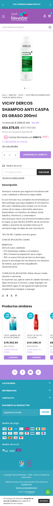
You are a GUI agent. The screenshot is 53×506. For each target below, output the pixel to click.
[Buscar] (50, 27)
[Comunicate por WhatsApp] (48, 492)
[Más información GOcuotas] (45, 137)
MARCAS (12, 95)
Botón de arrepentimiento (26, 488)
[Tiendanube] (26, 492)
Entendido (44, 501)
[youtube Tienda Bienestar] (30, 372)
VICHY (20, 95)
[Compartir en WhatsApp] (3, 295)
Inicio (4, 95)
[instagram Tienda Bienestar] (14, 372)
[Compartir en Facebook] (7, 295)
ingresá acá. (26, 484)
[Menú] (4, 16)
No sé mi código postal (13, 178)
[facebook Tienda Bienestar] (22, 372)
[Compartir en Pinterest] (16, 295)
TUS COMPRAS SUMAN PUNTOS (26, 4)
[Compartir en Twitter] (11, 295)
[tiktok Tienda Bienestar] (38, 372)
